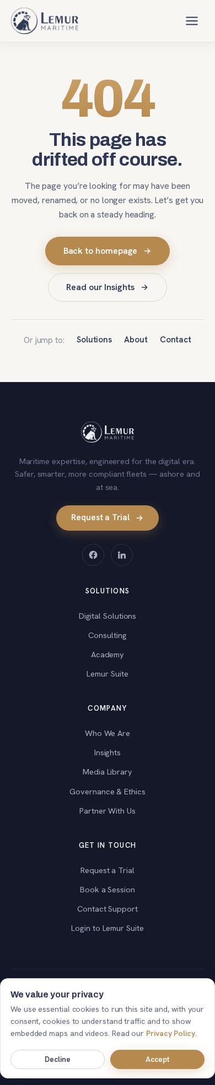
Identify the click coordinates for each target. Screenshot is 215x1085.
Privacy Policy (170, 1033)
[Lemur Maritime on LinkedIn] (122, 555)
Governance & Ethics (107, 791)
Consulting (107, 635)
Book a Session (107, 889)
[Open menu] (192, 21)
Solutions (94, 339)
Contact (175, 339)
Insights (107, 752)
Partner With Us (107, 810)
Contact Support (107, 908)
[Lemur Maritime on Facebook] (93, 555)
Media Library (107, 771)
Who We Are (107, 733)
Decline (58, 1059)
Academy (107, 654)
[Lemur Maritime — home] (44, 21)
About (136, 339)
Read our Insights (100, 287)
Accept (157, 1059)
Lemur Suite (107, 673)
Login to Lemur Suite (107, 928)
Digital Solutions (108, 615)
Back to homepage (100, 251)
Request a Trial (100, 517)
